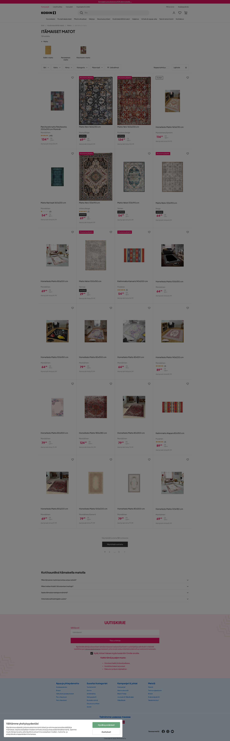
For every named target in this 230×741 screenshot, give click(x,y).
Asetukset (106, 732)
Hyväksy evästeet (106, 725)
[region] (63, 728)
